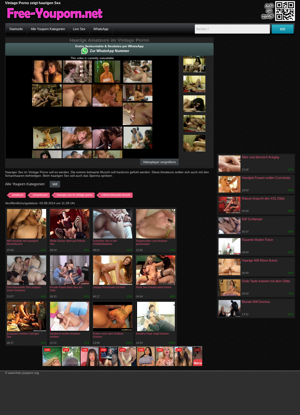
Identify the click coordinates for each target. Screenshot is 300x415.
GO (282, 29)
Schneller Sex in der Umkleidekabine (105, 242)
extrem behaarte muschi (116, 195)
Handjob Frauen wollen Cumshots (266, 178)
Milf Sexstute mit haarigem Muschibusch (22, 242)
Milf (54, 184)
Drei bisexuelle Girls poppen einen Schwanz (24, 289)
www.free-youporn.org (23, 373)
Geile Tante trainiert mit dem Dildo (266, 281)
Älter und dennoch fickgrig (260, 157)
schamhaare (40, 195)
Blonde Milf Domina (256, 302)
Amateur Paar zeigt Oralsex (152, 333)
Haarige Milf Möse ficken (259, 260)
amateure (17, 195)
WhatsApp (100, 29)
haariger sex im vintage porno (74, 195)
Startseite (16, 29)
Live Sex (79, 29)
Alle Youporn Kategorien (48, 29)
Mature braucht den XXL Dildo (263, 198)
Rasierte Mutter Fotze (257, 240)
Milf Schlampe (252, 219)
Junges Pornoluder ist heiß (109, 287)
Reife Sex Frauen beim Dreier (154, 287)
